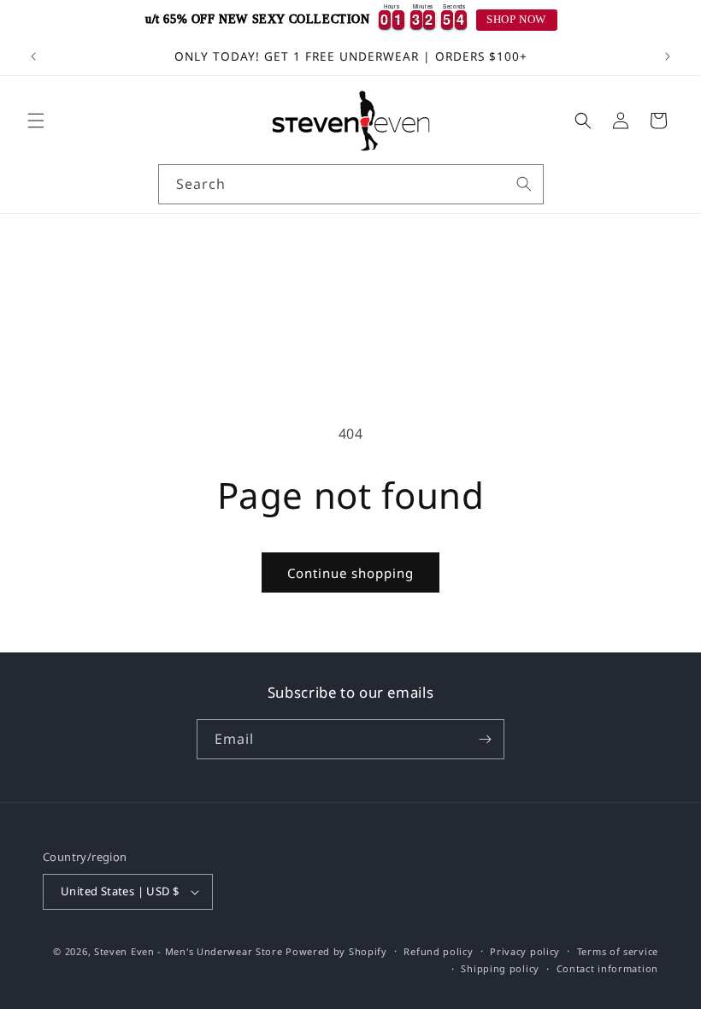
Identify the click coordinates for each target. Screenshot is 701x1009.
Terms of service (617, 951)
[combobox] (351, 184)
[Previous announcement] (33, 56)
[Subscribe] (485, 739)
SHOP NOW (516, 20)
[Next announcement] (667, 56)
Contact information (607, 968)
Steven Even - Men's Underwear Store (188, 951)
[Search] (524, 184)
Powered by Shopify (336, 951)
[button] (36, 120)
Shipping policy (500, 968)
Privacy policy (525, 951)
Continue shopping (350, 572)
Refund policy (438, 951)
